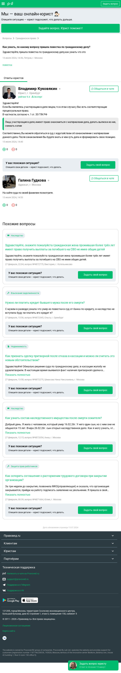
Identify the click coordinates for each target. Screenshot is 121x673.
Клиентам (10, 543)
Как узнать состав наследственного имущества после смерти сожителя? (53, 418)
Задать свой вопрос (98, 164)
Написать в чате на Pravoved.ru (23, 573)
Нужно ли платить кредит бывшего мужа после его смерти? (45, 302)
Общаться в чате (104, 88)
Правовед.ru (12, 535)
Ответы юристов (13, 78)
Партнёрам (11, 558)
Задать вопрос (110, 4)
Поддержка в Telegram (18, 585)
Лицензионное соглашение (16, 625)
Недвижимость (19, 346)
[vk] (4, 638)
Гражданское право (26, 38)
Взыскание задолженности (25, 293)
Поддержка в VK (15, 590)
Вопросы (7, 38)
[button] (93, 665)
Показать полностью (17, 374)
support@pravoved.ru (18, 579)
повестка (7, 65)
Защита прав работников (24, 466)
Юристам (10, 551)
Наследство (17, 235)
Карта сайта (9, 631)
